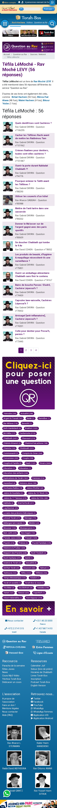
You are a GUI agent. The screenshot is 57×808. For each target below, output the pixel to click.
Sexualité (31, 562)
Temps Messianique (14, 577)
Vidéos (29, 22)
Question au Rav (41, 22)
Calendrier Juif (38, 665)
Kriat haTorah (26, 503)
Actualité (27, 413)
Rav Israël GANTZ (14, 791)
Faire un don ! (9, 705)
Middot (34, 523)
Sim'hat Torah (11, 568)
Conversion (10, 458)
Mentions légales (10, 708)
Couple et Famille (12, 463)
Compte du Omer (32, 453)
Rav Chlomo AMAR (42, 768)
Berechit (27, 423)
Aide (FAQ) (7, 715)
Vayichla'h (39, 592)
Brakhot (31, 428)
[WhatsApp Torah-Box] (52, 2)
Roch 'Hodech (38, 553)
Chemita (9, 448)
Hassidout (9, 483)
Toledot (35, 577)
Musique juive (27, 528)
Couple (27, 458)
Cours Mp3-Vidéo (10, 675)
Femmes (38, 478)
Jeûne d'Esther (34, 488)
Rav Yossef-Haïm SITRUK (42, 792)
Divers (45, 463)
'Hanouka (9, 413)
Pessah (31, 538)
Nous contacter (15, 620)
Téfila (26, 573)
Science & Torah (12, 562)
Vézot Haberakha (12, 597)
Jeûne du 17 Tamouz (15, 498)
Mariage (30, 518)
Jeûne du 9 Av (39, 498)
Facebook (38, 702)
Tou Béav (8, 587)
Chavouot (28, 438)
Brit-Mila (9, 433)
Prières (23, 543)
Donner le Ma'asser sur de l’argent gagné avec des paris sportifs (31, 227)
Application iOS (40, 715)
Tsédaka (43, 587)
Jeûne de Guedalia (13, 493)
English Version (38, 685)
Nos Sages (28, 533)
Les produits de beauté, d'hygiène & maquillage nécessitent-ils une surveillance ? (33, 257)
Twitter (37, 698)
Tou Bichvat (26, 587)
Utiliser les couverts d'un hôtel (31, 196)
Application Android (43, 718)
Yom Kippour (34, 597)
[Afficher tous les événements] (19, 2)
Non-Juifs (10, 533)
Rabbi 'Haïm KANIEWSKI (43, 745)
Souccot (29, 568)
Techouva (10, 573)
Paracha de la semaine (13, 665)
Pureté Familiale (41, 543)
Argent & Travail (12, 418)
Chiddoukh (27, 448)
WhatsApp (38, 708)
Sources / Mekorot (38, 54)
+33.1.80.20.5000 (44, 620)
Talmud (44, 568)
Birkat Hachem (19, 97)
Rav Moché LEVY (42, 81)
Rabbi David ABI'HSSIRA (14, 768)
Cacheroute (27, 433)
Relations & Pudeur (14, 548)
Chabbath (10, 438)
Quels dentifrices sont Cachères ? (33, 123)
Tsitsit (8, 592)
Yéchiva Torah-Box (11, 679)
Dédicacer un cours (11, 682)
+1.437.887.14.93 (44, 628)
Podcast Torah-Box (40, 682)
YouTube (38, 705)
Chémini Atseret (12, 443)
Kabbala (8, 503)
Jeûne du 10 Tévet (38, 493)
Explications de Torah (15, 478)
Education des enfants (15, 473)
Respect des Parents (15, 553)
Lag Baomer (10, 508)
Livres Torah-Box (39, 675)
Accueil (6, 54)
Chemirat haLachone (36, 443)
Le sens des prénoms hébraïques (19, 513)
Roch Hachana (18, 22)
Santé (29, 558)
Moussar (9, 528)
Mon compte (10, 2)
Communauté (10, 453)
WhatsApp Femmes (43, 712)
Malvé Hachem (26, 100)
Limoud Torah (11, 518)
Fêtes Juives (8, 669)
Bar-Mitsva (10, 423)
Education (9, 468)
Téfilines (41, 573)
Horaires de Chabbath (41, 672)
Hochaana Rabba (12, 488)
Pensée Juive (12, 538)
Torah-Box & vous (34, 582)
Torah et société (12, 582)
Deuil (30, 463)
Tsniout (23, 592)
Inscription (36, 679)
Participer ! (49, 9)
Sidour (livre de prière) (42, 669)
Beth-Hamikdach (12, 428)
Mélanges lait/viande (14, 523)
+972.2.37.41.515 (15, 628)
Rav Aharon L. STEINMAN (14, 745)
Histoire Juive (28, 483)
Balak (30, 418)
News (5, 672)
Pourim (8, 543)
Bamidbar (44, 418)
